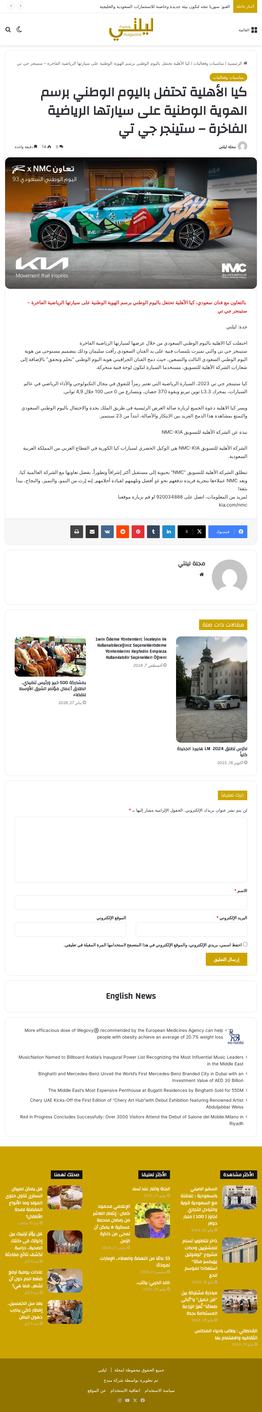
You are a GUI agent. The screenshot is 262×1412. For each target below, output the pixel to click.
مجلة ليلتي (227, 146)
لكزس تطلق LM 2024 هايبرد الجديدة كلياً (212, 752)
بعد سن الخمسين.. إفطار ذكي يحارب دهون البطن (25, 1310)
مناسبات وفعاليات (208, 63)
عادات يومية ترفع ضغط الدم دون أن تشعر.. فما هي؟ (25, 1279)
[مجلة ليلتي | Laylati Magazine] (131, 29)
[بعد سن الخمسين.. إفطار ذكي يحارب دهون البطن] (64, 1312)
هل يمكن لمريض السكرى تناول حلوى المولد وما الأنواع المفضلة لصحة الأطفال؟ (23, 1202)
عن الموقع (97, 1390)
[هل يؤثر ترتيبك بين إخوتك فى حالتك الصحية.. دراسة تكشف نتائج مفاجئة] (64, 1242)
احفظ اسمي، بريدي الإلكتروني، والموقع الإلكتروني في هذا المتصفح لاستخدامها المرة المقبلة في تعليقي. (153, 944)
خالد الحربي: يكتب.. (153, 1283)
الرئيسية (235, 63)
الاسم (240, 890)
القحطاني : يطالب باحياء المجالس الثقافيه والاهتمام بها (226, 1334)
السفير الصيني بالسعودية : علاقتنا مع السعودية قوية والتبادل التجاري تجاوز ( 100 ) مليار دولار (199, 1206)
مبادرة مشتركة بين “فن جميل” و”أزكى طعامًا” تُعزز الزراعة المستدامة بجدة (199, 1303)
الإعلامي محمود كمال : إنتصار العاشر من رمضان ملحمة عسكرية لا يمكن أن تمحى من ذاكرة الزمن (111, 1223)
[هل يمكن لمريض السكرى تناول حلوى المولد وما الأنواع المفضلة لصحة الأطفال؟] (64, 1197)
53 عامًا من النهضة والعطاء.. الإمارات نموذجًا (135, 1262)
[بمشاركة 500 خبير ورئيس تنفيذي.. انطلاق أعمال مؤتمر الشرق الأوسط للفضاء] (50, 656)
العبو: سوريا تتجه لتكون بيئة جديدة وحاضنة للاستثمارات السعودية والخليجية (165, 6)
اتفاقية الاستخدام (125, 1390)
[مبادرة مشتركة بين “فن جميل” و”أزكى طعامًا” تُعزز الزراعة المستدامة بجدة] (239, 1301)
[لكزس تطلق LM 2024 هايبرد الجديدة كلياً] (211, 689)
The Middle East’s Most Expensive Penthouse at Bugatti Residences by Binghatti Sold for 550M (145, 1090)
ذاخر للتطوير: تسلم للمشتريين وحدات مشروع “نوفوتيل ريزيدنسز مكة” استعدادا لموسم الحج (199, 1258)
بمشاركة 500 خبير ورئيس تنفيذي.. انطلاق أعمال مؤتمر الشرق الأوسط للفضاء (52, 689)
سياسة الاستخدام (160, 1390)
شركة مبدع (113, 1380)
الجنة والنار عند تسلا (151, 1189)
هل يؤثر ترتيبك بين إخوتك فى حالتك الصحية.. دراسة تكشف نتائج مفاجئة (23, 1244)
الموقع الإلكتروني (111, 917)
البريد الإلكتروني (231, 917)
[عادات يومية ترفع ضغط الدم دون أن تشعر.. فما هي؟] (64, 1281)
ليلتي (102, 1369)
